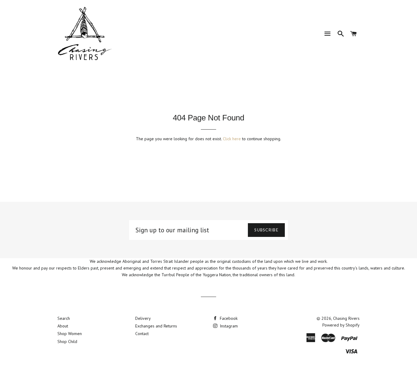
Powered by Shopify (341, 325)
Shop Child (67, 341)
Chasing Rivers (346, 318)
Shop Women (69, 333)
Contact (142, 333)
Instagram (228, 326)
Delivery (143, 318)
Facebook (228, 318)
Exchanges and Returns (156, 326)
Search (63, 318)
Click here (232, 138)
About (62, 326)
